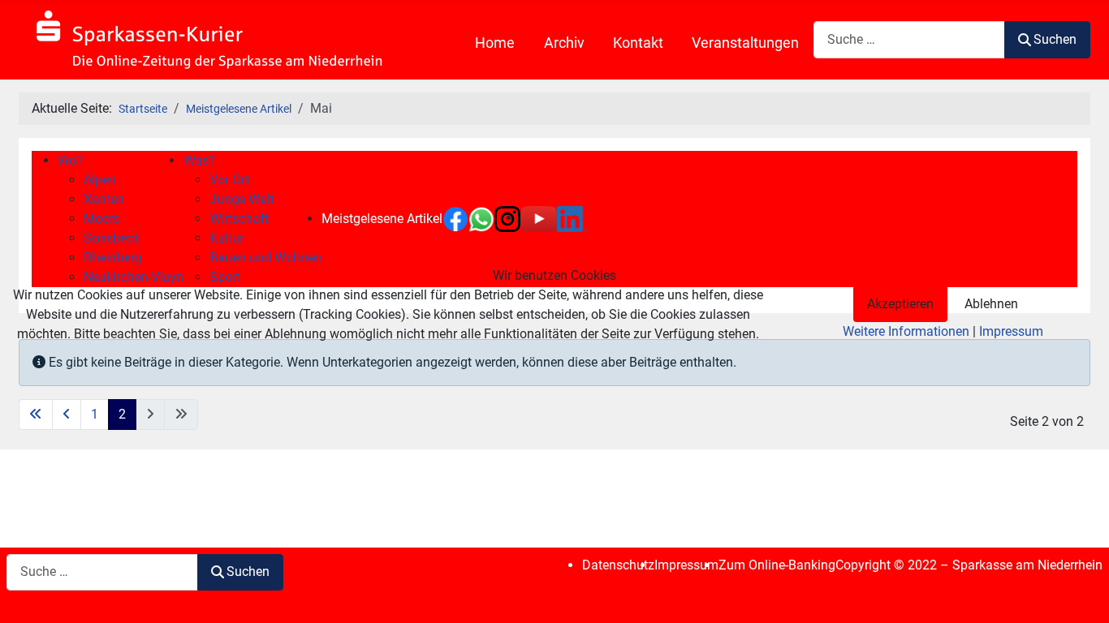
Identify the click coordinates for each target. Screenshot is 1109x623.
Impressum (1011, 331)
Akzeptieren (900, 304)
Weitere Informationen (906, 331)
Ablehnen (991, 304)
